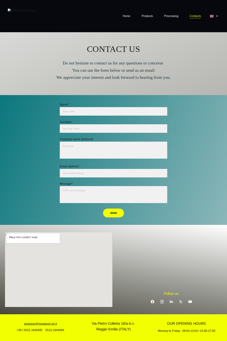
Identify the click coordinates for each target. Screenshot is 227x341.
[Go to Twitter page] (180, 301)
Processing (171, 16)
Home (126, 16)
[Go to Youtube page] (190, 301)
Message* (66, 183)
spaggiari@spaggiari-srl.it (40, 323)
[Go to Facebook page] (152, 301)
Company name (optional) (76, 139)
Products (147, 16)
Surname (65, 121)
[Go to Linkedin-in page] (171, 301)
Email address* (69, 166)
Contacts (195, 16)
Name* (64, 104)
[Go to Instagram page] (162, 301)
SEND (113, 213)
